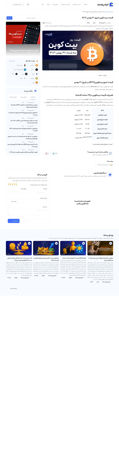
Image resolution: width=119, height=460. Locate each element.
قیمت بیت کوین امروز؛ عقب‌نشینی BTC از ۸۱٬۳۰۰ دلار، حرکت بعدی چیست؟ (23, 122)
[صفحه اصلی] (105, 4)
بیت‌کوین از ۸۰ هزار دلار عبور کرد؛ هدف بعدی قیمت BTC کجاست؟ (23, 129)
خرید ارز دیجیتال (109, 12)
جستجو (9, 18)
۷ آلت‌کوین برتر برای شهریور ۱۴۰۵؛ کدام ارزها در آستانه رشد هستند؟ (22, 114)
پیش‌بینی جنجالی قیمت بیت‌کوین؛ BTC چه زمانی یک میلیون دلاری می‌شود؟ (24, 106)
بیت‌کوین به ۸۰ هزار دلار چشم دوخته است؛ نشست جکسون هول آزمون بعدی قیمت (22, 137)
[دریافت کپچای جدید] (22, 221)
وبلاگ (103, 12)
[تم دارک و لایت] (8, 4)
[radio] (8, 185)
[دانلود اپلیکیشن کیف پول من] (28, 4)
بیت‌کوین (106, 86)
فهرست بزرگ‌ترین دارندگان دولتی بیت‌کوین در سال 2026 (23, 152)
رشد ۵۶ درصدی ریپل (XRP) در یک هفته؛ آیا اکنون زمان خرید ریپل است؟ (22, 145)
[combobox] (27, 201)
